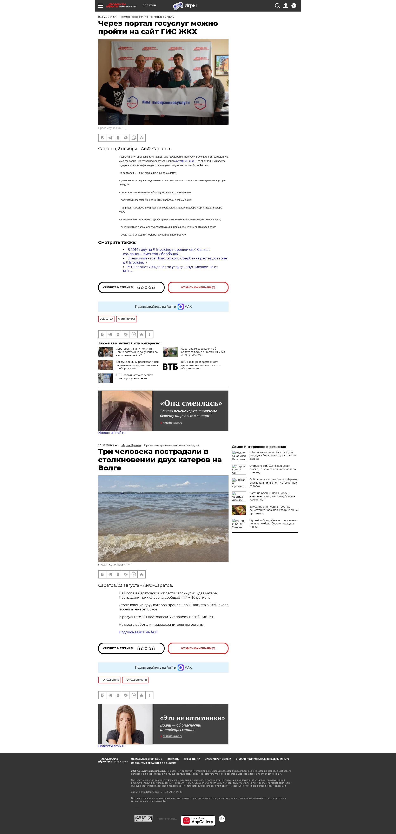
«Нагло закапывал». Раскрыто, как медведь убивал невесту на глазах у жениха (273, 455)
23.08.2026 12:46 (108, 445)
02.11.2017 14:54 (107, 16)
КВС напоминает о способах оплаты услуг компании (134, 376)
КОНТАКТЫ (173, 759)
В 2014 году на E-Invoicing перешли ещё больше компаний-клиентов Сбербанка (167, 252)
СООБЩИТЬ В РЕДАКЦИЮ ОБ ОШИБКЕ (153, 763)
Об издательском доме (146, 759)
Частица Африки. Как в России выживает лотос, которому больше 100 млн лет (272, 496)
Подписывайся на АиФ (138, 632)
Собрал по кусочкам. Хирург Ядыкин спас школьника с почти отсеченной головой (273, 483)
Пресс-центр (192, 759)
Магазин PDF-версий (218, 759)
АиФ (128, 564)
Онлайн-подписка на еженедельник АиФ (262, 759)
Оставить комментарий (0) (198, 287)
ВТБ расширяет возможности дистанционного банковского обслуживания (200, 365)
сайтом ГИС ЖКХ (184, 161)
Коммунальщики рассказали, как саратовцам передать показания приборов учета (137, 365)
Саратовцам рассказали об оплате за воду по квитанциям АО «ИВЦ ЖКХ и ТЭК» (203, 352)
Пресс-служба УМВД (112, 128)
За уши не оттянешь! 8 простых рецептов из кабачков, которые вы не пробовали (274, 510)
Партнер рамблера (167, 819)
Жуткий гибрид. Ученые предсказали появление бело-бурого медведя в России (274, 523)
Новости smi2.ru (112, 433)
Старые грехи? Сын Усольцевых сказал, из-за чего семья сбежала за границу (273, 469)
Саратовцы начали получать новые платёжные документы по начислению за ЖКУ (137, 352)
